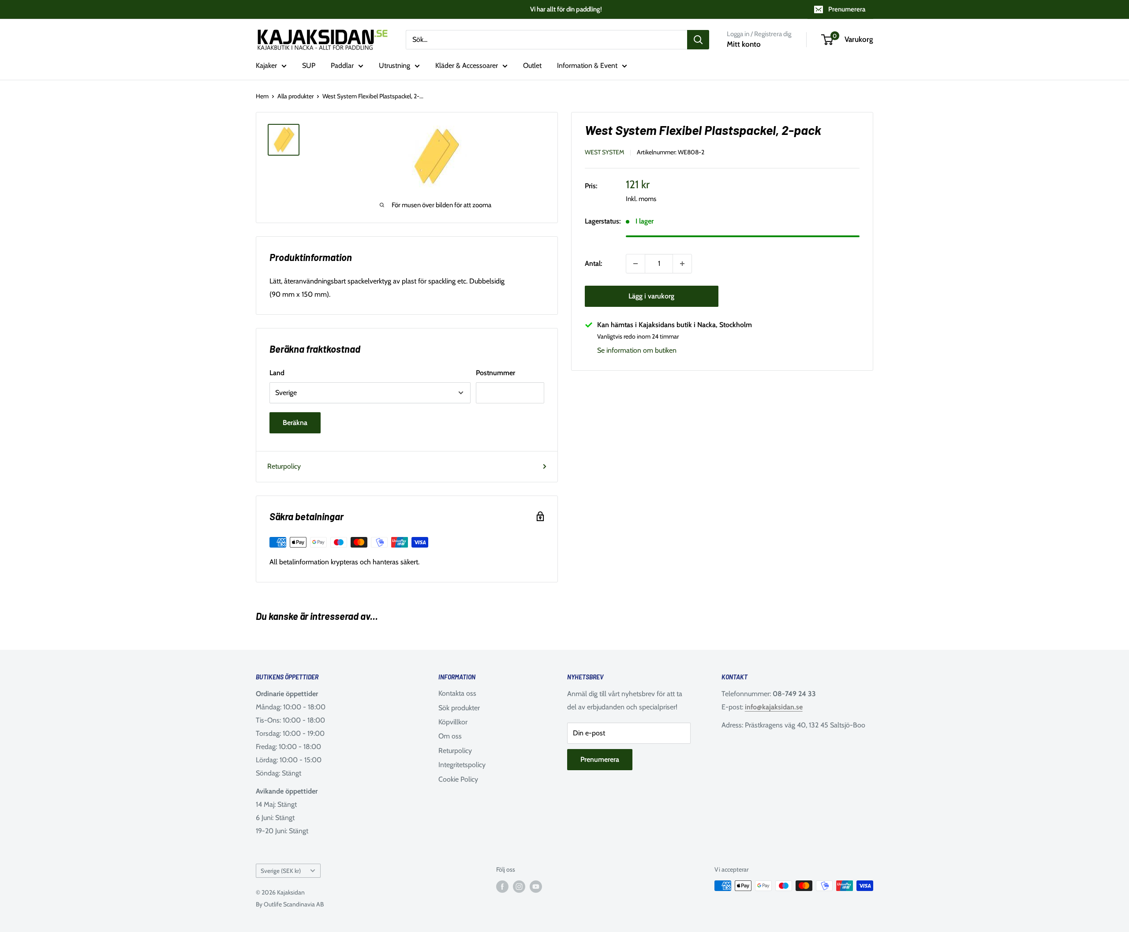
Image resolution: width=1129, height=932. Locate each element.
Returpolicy (284, 466)
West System (604, 152)
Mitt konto (744, 44)
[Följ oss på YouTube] (536, 886)
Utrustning (394, 65)
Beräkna (295, 422)
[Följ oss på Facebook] (502, 886)
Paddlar (342, 65)
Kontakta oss (457, 693)
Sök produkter (459, 708)
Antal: (593, 263)
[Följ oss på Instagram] (519, 886)
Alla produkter (295, 96)
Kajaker (266, 65)
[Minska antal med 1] (635, 263)
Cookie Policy (458, 779)
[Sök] (698, 39)
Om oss (450, 736)
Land (276, 373)
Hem (262, 96)
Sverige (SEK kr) (281, 870)
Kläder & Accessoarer (466, 65)
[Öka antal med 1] (682, 263)
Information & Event (587, 65)
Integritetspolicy (462, 765)
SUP (308, 65)
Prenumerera (846, 9)
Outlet (532, 65)
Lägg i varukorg (651, 296)
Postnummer (495, 373)
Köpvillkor (452, 722)
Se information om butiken (637, 350)
